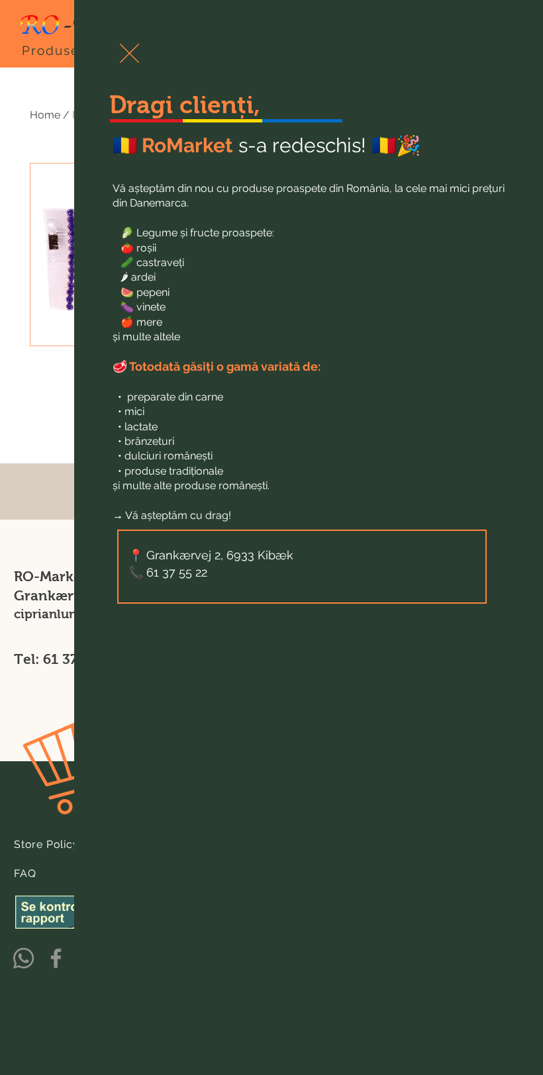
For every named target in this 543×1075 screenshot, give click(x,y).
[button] (129, 53)
